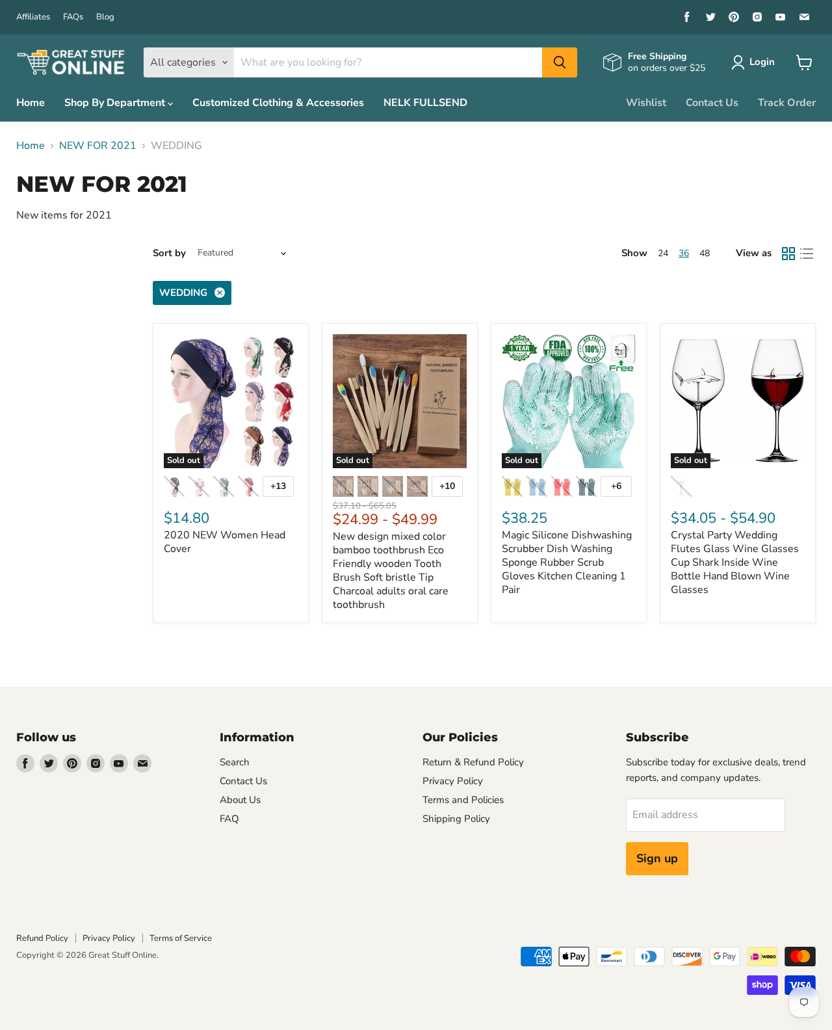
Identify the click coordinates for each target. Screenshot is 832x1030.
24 (663, 253)
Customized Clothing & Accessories (278, 103)
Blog (105, 17)
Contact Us (712, 103)
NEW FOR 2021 (97, 146)
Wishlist (646, 103)
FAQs (73, 17)
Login (762, 61)
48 (704, 253)
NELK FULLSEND (425, 103)
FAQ (229, 818)
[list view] (807, 253)
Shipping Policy (456, 818)
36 (684, 253)
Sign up (657, 858)
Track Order (787, 103)
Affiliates (33, 17)
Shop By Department (116, 103)
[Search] (559, 62)
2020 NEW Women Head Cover (224, 542)
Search (235, 762)
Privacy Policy (452, 780)
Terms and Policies (463, 799)
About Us (240, 799)
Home (30, 103)
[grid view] (788, 253)
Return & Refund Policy (473, 762)
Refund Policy (42, 938)
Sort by (169, 253)
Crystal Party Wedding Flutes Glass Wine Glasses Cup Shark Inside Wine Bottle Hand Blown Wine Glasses (735, 562)
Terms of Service (181, 938)
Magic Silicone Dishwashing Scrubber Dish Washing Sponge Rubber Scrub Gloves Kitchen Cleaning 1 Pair (567, 562)
